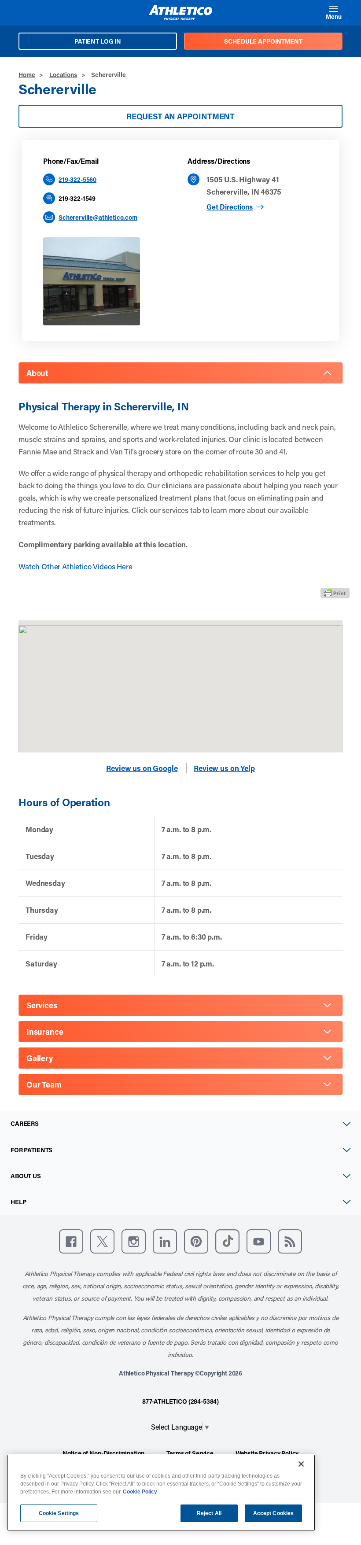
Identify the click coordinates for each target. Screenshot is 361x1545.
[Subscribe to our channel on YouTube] (259, 1241)
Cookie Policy (140, 1492)
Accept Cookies (273, 1513)
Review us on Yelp (224, 768)
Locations (63, 74)
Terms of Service (189, 1453)
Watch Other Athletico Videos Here (75, 566)
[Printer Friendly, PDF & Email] (335, 593)
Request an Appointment (180, 116)
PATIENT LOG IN (97, 41)
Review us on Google (141, 768)
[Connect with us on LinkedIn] (165, 1241)
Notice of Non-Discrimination (104, 1453)
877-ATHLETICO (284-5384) (180, 1401)
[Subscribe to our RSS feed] (290, 1241)
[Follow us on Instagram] (134, 1241)
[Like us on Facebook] (71, 1241)
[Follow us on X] (102, 1241)
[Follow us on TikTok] (227, 1241)
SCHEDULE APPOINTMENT (263, 41)
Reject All (209, 1513)
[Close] (301, 1464)
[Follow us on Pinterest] (196, 1241)
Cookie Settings (59, 1513)
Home (26, 74)
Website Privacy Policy (267, 1453)
